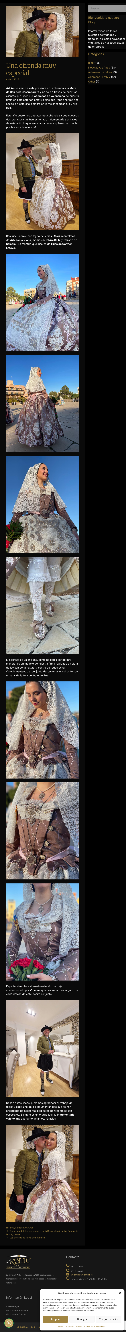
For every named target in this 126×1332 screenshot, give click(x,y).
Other (91, 81)
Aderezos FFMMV (99, 76)
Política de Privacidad (85, 1326)
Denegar (82, 1319)
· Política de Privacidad (17, 1310)
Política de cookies (66, 1326)
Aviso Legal (101, 1326)
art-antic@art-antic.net (82, 1274)
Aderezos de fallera (100, 72)
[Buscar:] (107, 9)
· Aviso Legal (12, 1306)
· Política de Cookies (16, 1314)
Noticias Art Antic (24, 1227)
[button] (119, 1293)
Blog (12, 1227)
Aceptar (55, 1319)
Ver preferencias (108, 1319)
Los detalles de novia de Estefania (27, 1237)
